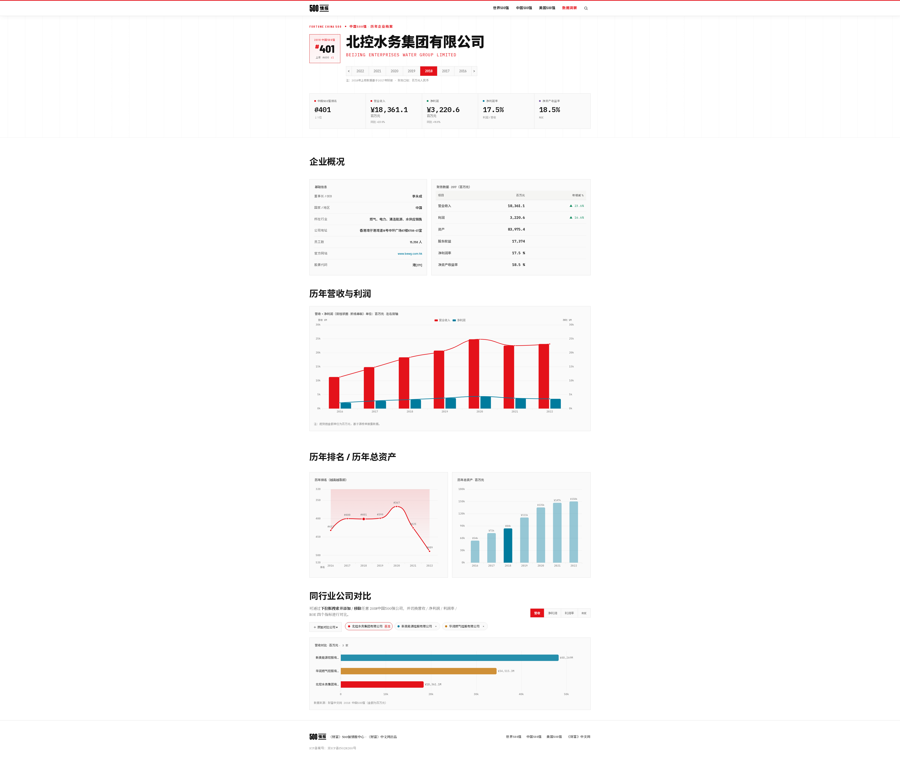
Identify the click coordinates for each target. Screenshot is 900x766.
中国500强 (524, 8)
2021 (377, 71)
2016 (463, 71)
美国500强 (547, 8)
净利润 (552, 613)
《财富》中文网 (579, 737)
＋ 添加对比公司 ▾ (325, 627)
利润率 (569, 613)
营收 (537, 613)
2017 (446, 71)
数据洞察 (569, 8)
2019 (411, 71)
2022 (360, 71)
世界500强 (501, 8)
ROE (584, 613)
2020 (394, 71)
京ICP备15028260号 (341, 748)
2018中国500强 (324, 39)
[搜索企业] (586, 8)
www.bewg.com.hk (410, 253)
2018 (428, 71)
